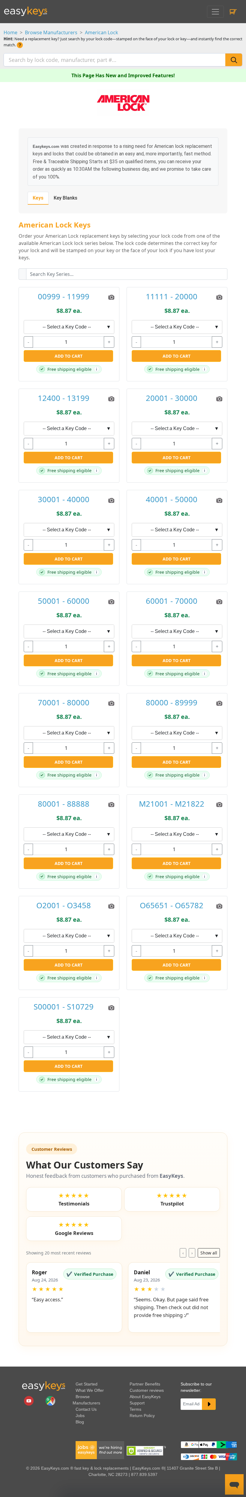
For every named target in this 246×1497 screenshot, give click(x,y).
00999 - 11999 (63, 296)
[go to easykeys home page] (43, 1385)
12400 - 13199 (63, 398)
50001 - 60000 (63, 601)
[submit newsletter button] (209, 1404)
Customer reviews (147, 1390)
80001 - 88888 (63, 804)
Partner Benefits (145, 1384)
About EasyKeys (145, 1396)
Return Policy (142, 1415)
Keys (38, 198)
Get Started (87, 1384)
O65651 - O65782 (171, 905)
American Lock (101, 32)
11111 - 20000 (171, 296)
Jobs (80, 1415)
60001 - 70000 (171, 601)
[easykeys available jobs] (100, 1449)
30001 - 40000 (63, 499)
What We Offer (90, 1390)
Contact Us (86, 1409)
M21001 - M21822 (171, 804)
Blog (80, 1421)
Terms (135, 1409)
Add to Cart (68, 356)
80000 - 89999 (171, 702)
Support (137, 1403)
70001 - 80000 (63, 702)
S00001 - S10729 (64, 1007)
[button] (74, 1297)
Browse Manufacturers (51, 32)
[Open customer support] (234, 1484)
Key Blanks (65, 198)
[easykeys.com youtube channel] (29, 1400)
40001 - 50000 (171, 499)
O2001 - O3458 (63, 905)
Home (10, 32)
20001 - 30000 (171, 398)
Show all (208, 1253)
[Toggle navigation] (215, 12)
